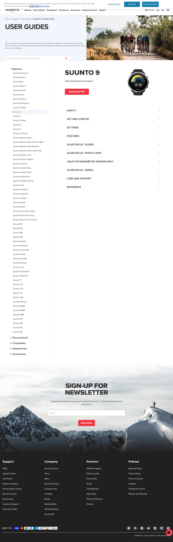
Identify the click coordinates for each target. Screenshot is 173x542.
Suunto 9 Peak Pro (21, 103)
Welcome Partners (94, 499)
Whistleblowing (51, 509)
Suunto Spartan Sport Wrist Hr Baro (28, 142)
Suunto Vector (19, 254)
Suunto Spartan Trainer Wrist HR (27, 151)
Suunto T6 (17, 293)
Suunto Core (18, 185)
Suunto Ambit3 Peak (22, 168)
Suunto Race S (19, 86)
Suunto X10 (18, 323)
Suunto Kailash (19, 241)
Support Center (9, 474)
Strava (89, 484)
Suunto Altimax (20, 263)
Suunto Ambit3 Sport (22, 172)
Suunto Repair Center (12, 489)
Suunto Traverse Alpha (23, 159)
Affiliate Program (93, 469)
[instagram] (128, 528)
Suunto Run (18, 82)
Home (7, 19)
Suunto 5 (17, 125)
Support (15, 19)
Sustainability (50, 504)
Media (47, 499)
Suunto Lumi (18, 267)
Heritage (48, 494)
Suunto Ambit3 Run (21, 177)
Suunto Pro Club (52, 484)
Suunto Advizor (20, 302)
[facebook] (135, 528)
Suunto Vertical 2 (20, 73)
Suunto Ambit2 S (20, 190)
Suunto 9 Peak (19, 108)
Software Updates (10, 484)
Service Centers (10, 494)
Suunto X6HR (19, 310)
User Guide (7, 479)
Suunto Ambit (19, 202)
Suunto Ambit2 (19, 198)
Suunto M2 (18, 228)
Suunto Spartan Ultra (22, 155)
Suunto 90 (49, 514)
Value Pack (91, 494)
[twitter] (142, 528)
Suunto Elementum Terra (24, 215)
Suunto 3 (17, 129)
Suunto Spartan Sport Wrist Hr (26, 146)
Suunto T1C (18, 284)
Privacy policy (45, 6)
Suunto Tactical (51, 469)
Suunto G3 (17, 328)
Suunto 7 (17, 116)
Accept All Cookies (150, 4)
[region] (86, 4)
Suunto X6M (18, 315)
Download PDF (77, 91)
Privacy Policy (135, 474)
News (47, 474)
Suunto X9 (17, 319)
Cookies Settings (114, 4)
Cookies (132, 484)
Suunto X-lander (20, 259)
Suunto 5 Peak (19, 121)
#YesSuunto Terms (137, 489)
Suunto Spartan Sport (22, 138)
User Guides (26, 19)
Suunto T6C (18, 297)
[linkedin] (161, 528)
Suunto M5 (18, 237)
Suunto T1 (17, 280)
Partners (90, 504)
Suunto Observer (20, 276)
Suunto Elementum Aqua (24, 211)
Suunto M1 (17, 224)
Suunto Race (18, 95)
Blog (47, 479)
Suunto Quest (19, 207)
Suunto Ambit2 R (20, 194)
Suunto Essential (20, 246)
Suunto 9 (17, 112)
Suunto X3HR (19, 306)
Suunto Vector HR (21, 250)
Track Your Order (10, 509)
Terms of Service (136, 479)
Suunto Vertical (20, 99)
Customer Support (11, 504)
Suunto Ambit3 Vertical (23, 181)
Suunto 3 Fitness (20, 133)
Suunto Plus (91, 479)
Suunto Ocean (19, 90)
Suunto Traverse (20, 164)
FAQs (5, 469)
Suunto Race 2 (19, 77)
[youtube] (148, 528)
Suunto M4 (18, 233)
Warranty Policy (135, 469)
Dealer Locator (92, 474)
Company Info (51, 489)
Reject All (132, 4)
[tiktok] (155, 528)
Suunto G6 (17, 332)
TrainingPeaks (92, 489)
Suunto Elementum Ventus (25, 220)
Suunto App (8, 499)
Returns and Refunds (138, 494)
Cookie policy (34, 6)
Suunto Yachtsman (21, 271)
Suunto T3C (18, 289)
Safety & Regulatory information (79, 81)
